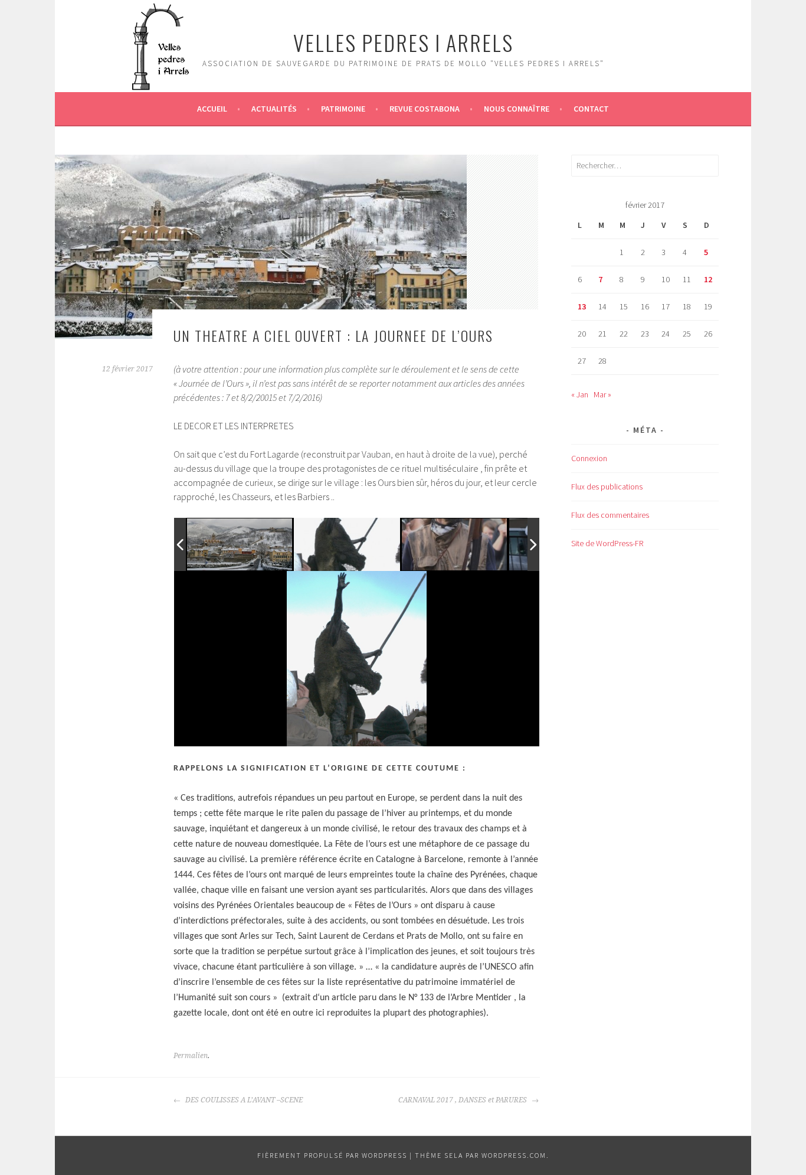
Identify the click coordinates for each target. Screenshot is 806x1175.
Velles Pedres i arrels (403, 42)
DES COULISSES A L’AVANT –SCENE (243, 1100)
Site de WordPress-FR (607, 543)
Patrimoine (343, 108)
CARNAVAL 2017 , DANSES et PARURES (463, 1100)
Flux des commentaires (610, 515)
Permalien (190, 1056)
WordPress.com (513, 1155)
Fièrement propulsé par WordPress (332, 1155)
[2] (347, 544)
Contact (591, 108)
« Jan (579, 394)
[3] (455, 545)
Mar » (602, 394)
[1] (240, 545)
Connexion (589, 458)
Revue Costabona (424, 108)
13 (582, 306)
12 (708, 279)
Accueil (212, 108)
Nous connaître (516, 108)
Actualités (274, 108)
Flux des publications (607, 486)
